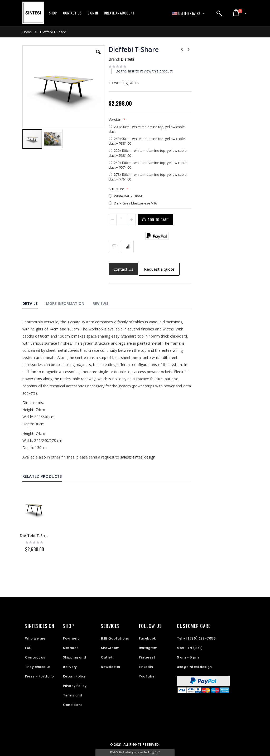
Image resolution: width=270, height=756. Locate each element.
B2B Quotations (115, 638)
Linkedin (146, 667)
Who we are (35, 638)
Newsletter (110, 667)
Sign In (93, 13)
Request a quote (159, 269)
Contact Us (72, 13)
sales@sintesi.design (137, 457)
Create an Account (119, 13)
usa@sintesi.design (194, 667)
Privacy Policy (74, 686)
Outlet (107, 657)
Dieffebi (127, 59)
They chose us (38, 667)
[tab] (34, 304)
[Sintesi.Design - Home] (33, 16)
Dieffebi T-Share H (37, 535)
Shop (53, 13)
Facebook (147, 638)
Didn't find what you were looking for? (135, 752)
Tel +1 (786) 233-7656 (196, 638)
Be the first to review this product (144, 71)
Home (27, 32)
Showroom (110, 648)
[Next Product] (188, 49)
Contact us (35, 657)
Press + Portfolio (39, 676)
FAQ (28, 648)
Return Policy (74, 676)
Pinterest (147, 657)
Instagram (148, 648)
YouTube (147, 676)
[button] (98, 56)
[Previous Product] (182, 49)
